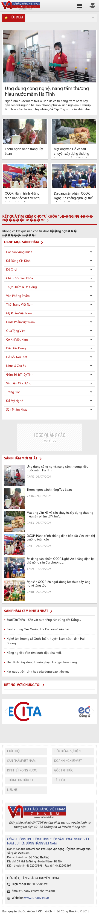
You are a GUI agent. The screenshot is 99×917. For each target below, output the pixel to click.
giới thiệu (14, 751)
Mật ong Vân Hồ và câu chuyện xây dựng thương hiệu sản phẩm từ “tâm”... (71, 154)
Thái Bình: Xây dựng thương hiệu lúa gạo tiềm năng (41, 662)
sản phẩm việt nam (21, 761)
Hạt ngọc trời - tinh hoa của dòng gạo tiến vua (38, 672)
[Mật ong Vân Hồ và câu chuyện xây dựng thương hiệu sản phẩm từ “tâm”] (74, 131)
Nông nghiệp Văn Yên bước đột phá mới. (33, 653)
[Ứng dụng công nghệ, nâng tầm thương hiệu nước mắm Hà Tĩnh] (49, 56)
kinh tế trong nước (22, 770)
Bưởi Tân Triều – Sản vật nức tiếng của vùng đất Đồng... (43, 620)
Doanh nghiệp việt (68, 761)
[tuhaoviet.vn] (20, 10)
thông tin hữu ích (20, 780)
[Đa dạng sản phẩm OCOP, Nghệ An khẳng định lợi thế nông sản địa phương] (74, 176)
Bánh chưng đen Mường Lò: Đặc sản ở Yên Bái (37, 629)
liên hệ (12, 790)
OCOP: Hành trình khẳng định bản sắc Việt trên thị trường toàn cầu (22, 198)
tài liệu (59, 780)
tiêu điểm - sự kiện (67, 751)
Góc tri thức (63, 770)
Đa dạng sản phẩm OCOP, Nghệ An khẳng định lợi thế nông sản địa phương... (73, 198)
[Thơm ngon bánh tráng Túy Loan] (25, 131)
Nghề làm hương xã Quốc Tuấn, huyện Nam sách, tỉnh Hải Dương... (45, 641)
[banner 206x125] (49, 437)
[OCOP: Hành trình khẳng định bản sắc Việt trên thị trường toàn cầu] (25, 176)
